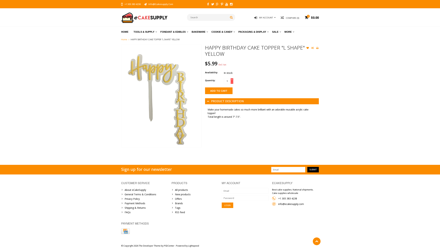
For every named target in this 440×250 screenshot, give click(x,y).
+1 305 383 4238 (287, 198)
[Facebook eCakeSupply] (208, 5)
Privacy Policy (132, 198)
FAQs (128, 212)
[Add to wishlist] (307, 48)
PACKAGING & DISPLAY (252, 31)
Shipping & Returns (135, 207)
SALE (275, 31)
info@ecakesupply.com (291, 204)
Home (124, 31)
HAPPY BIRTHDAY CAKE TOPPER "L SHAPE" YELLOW (155, 39)
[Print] (317, 48)
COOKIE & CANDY (221, 31)
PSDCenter (169, 245)
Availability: (211, 72)
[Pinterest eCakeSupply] (222, 5)
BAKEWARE (198, 31)
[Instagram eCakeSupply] (231, 5)
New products (183, 194)
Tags (177, 207)
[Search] (231, 17)
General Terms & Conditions (140, 194)
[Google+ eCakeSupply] (217, 5)
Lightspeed (193, 245)
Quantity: (210, 80)
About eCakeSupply (135, 190)
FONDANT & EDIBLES (173, 31)
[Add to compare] (312, 48)
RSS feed (180, 212)
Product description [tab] (227, 101)
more (288, 31)
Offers (178, 198)
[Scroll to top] (317, 241)
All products (181, 190)
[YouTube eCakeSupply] (226, 5)
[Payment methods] (125, 231)
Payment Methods (135, 203)
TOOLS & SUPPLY (144, 31)
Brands (179, 203)
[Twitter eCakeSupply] (212, 5)
